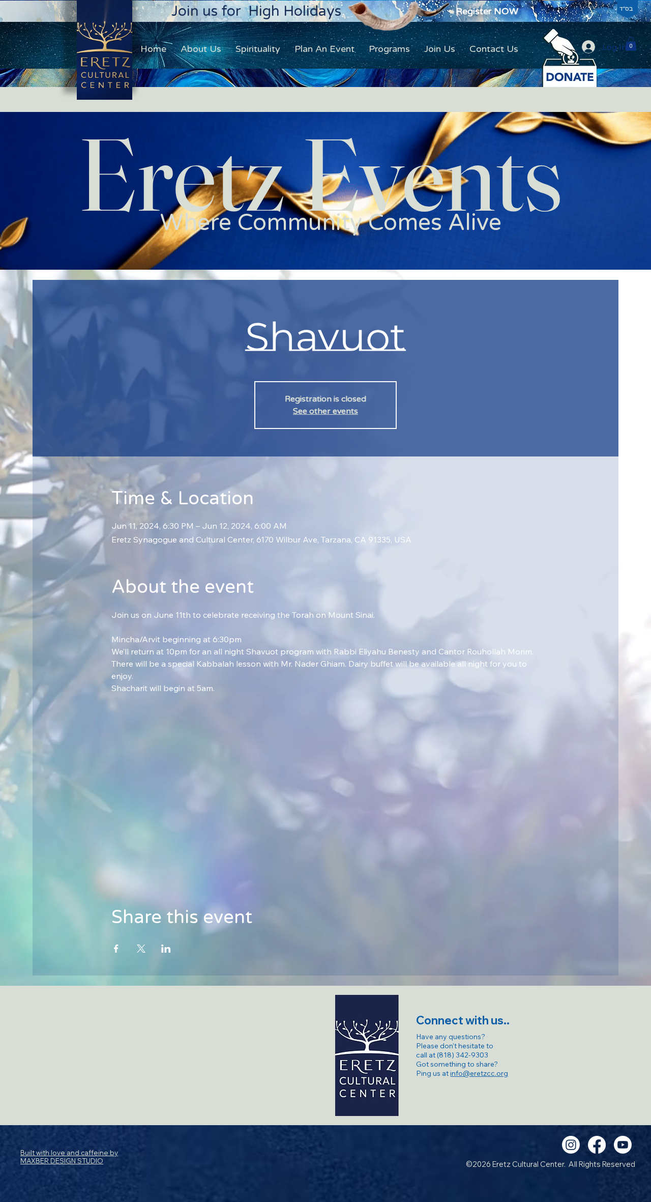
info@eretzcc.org (479, 1073)
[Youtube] (623, 1145)
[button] (631, 43)
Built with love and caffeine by (69, 1157)
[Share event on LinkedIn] (166, 949)
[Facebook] (597, 1145)
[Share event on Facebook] (116, 949)
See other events (325, 411)
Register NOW (487, 11)
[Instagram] (571, 1145)
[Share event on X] (141, 949)
